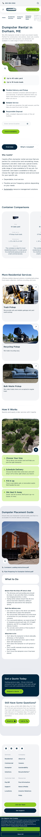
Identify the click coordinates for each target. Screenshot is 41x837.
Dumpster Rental (20, 17)
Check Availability (11, 131)
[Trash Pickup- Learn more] (20, 294)
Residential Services (11, 17)
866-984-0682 (10, 3)
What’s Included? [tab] (27, 147)
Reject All (20, 834)
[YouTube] (22, 748)
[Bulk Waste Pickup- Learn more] (20, 373)
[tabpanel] (20, 172)
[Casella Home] (11, 10)
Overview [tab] (9, 147)
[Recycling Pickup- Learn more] (20, 334)
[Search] (38, 3)
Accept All (20, 829)
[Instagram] (11, 748)
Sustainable (8, 189)
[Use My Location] (27, 123)
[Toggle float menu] (38, 18)
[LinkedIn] (6, 748)
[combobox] (14, 124)
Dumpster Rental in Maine (28, 17)
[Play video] (36, 450)
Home (4, 17)
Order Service (32, 9)
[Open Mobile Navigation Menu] (3, 9)
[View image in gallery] (5, 68)
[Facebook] (16, 748)
